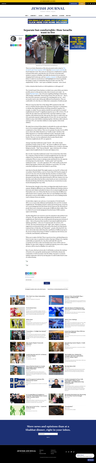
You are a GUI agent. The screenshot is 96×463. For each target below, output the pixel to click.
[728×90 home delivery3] (48, 21)
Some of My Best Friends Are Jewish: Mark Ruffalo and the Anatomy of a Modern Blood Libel (35, 367)
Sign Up (46, 283)
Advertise (41, 450)
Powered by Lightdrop (53, 457)
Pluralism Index (34, 94)
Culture (40, 15)
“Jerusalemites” (69, 406)
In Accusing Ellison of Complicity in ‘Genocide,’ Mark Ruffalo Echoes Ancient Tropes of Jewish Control (36, 396)
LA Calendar (61, 15)
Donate (52, 453)
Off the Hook (29, 319)
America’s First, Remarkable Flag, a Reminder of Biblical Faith (74, 297)
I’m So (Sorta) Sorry (31, 308)
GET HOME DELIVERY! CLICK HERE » (48, 1)
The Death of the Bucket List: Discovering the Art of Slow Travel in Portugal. (75, 395)
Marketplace (54, 15)
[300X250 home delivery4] (78, 42)
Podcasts (47, 15)
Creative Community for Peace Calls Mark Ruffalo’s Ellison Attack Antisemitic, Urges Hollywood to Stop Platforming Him (74, 381)
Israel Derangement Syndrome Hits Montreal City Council (35, 380)
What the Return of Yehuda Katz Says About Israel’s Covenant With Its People (75, 308)
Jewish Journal (48, 9)
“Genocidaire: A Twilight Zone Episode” (36, 331)
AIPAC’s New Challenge (71, 319)
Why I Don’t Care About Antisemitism (35, 296)
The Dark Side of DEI (70, 366)
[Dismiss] (74, 454)
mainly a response (51, 77)
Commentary (33, 15)
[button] (11, 45)
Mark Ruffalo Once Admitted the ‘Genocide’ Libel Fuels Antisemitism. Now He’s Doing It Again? (74, 356)
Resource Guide (42, 453)
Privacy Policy (53, 451)
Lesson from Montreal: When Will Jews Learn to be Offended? (75, 332)
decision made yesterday (58, 70)
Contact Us (53, 450)
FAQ (40, 451)
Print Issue (68, 15)
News (26, 15)
